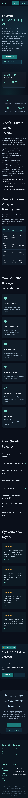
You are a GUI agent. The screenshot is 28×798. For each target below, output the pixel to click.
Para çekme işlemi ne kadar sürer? (12, 472)
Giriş (15, 3)
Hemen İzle (19, 675)
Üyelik (24, 3)
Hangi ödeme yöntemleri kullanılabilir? (11, 496)
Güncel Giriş (5, 749)
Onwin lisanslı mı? (8, 488)
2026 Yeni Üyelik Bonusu (11, 62)
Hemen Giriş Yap (14, 725)
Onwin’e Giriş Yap (9, 56)
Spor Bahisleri (17, 749)
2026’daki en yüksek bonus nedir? (11, 514)
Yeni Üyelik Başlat (14, 730)
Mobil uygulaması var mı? (11, 480)
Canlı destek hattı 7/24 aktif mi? (12, 505)
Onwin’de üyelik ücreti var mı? (12, 463)
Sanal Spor (16, 755)
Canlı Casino (16, 752)
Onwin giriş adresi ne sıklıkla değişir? (12, 455)
